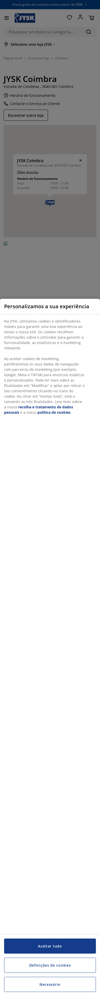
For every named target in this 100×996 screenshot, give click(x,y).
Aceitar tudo (50, 946)
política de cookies (54, 412)
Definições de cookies (50, 965)
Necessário (50, 984)
